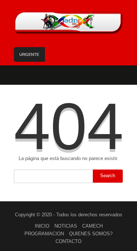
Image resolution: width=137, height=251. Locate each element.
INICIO (42, 226)
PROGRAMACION (44, 233)
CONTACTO (68, 241)
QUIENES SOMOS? (91, 233)
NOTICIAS (65, 226)
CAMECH (92, 226)
